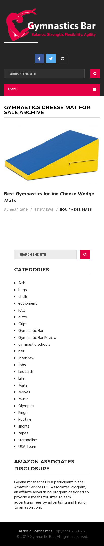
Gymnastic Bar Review (37, 338)
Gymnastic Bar (30, 331)
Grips (22, 324)
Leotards (26, 372)
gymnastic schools (34, 344)
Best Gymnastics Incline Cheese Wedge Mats (49, 197)
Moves (24, 392)
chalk (22, 297)
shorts (23, 426)
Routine (24, 419)
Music (23, 399)
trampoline (27, 440)
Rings (22, 413)
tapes (23, 433)
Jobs (22, 365)
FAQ (21, 310)
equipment (70, 209)
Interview (26, 358)
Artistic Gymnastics (36, 531)
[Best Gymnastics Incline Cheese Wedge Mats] (52, 155)
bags (22, 290)
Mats (87, 209)
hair (21, 351)
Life (21, 378)
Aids (22, 283)
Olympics (26, 406)
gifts (22, 317)
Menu (12, 89)
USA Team (27, 447)
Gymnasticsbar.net (30, 482)
